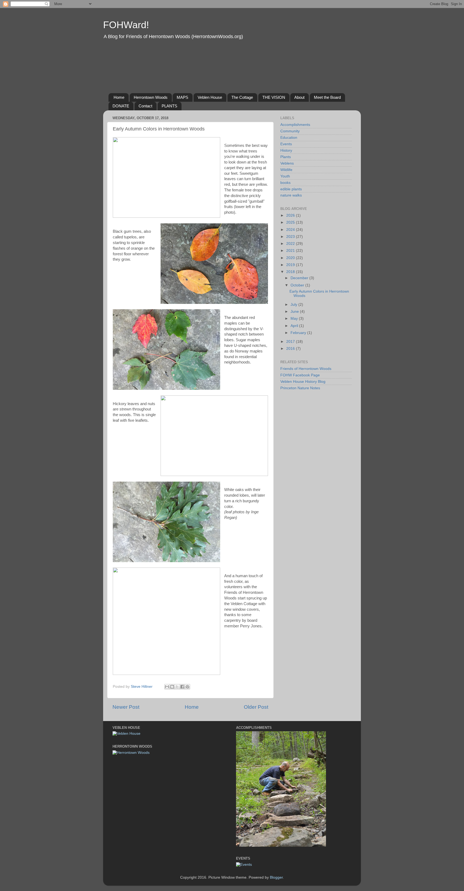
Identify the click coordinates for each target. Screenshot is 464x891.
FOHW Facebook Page (300, 375)
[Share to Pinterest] (187, 686)
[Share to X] (177, 686)
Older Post (256, 707)
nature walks (291, 195)
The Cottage (242, 97)
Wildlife (286, 170)
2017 (291, 342)
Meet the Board (327, 97)
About (299, 97)
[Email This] (167, 686)
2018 (291, 272)
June (295, 312)
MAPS (182, 97)
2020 (291, 258)
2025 (291, 222)
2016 (291, 349)
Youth (285, 176)
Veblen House (210, 97)
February (299, 333)
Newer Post (126, 707)
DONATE (121, 106)
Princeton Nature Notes (300, 388)
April (295, 326)
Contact (145, 106)
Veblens (287, 163)
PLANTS (169, 106)
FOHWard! (126, 24)
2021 (291, 251)
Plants (285, 157)
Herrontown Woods (151, 97)
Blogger (276, 877)
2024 (291, 230)
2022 (291, 244)
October (298, 285)
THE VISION (273, 97)
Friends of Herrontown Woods (305, 369)
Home (119, 97)
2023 (291, 237)
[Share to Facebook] (182, 686)
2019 (291, 265)
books (285, 183)
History (286, 150)
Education (288, 138)
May (295, 319)
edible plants (291, 189)
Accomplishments (295, 125)
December (300, 278)
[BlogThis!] (172, 686)
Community (290, 131)
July (294, 305)
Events (286, 144)
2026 (291, 215)
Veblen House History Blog (302, 382)
